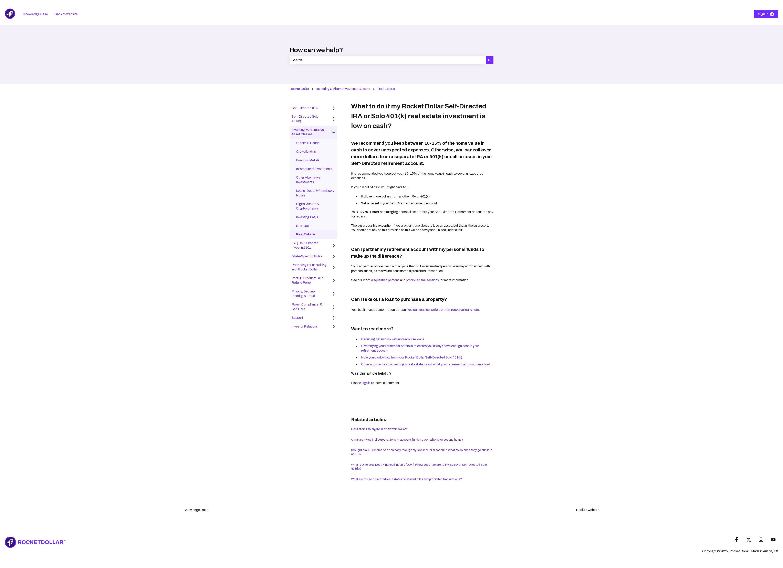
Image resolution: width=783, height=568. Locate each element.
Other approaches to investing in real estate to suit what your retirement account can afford (425, 364)
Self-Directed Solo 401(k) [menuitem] (305, 119)
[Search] (489, 60)
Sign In (763, 14)
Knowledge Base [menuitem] (196, 510)
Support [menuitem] (297, 317)
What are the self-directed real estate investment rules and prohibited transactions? (406, 479)
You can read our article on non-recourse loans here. (443, 309)
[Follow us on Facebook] (736, 540)
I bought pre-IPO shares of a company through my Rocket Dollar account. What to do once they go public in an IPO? (421, 452)
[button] (334, 108)
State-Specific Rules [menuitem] (307, 256)
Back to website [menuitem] (587, 510)
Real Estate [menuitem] (305, 234)
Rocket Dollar (299, 88)
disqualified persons (385, 280)
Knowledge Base (35, 14)
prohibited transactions (422, 280)
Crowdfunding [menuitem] (306, 151)
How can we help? (316, 50)
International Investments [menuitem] (314, 169)
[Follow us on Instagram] (761, 540)
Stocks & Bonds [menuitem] (307, 143)
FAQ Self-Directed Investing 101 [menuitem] (305, 245)
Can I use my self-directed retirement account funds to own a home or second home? (407, 439)
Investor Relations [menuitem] (305, 326)
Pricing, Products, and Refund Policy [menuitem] (307, 280)
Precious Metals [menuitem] (307, 160)
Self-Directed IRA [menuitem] (305, 108)
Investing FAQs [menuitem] (307, 217)
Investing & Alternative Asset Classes (343, 88)
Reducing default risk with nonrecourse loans (392, 339)
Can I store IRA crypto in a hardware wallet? (379, 429)
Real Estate (386, 88)
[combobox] (388, 60)
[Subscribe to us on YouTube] (773, 540)
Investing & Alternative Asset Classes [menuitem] (308, 132)
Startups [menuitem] (302, 225)
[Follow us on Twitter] (749, 540)
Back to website (66, 14)
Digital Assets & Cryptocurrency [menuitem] (307, 206)
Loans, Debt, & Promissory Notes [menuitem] (315, 193)
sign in (366, 383)
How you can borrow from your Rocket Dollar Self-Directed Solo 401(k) (411, 357)
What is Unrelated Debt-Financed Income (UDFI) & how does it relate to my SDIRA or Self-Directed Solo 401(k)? (419, 466)
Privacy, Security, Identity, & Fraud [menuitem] (304, 294)
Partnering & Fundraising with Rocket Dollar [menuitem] (309, 267)
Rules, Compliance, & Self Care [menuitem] (307, 307)
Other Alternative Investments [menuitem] (308, 180)
